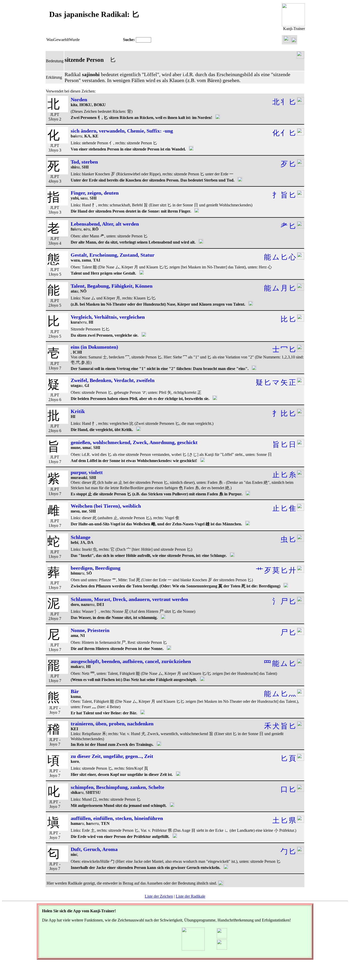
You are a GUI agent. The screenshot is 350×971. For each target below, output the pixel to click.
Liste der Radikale (190, 896)
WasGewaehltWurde (63, 39)
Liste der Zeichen (159, 896)
